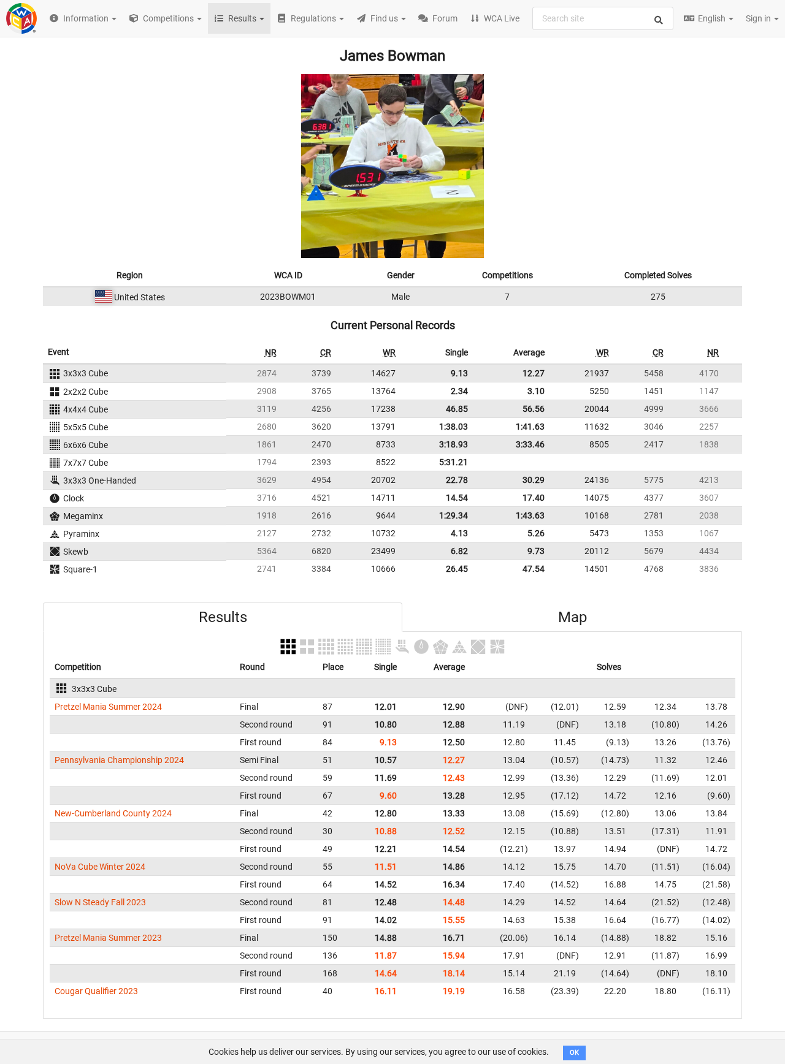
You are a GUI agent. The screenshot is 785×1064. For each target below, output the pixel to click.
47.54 (534, 569)
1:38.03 (453, 426)
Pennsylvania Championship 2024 (119, 760)
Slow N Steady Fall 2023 (100, 902)
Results (223, 617)
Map (572, 617)
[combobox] (602, 18)
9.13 (459, 373)
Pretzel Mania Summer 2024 (108, 707)
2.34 (459, 391)
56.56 (534, 409)
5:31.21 (453, 462)
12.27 (534, 373)
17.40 (534, 498)
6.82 (459, 551)
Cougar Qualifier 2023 (96, 991)
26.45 (457, 569)
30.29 (534, 480)
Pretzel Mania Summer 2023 (108, 938)
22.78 (457, 480)
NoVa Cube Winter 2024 (100, 867)
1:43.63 (530, 515)
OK (574, 1053)
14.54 (457, 498)
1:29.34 (453, 515)
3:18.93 (453, 444)
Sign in (759, 18)
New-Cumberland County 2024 (113, 813)
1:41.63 (530, 426)
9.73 (536, 551)
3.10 (536, 391)
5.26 (536, 533)
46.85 (457, 409)
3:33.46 (530, 444)
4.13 (459, 533)
